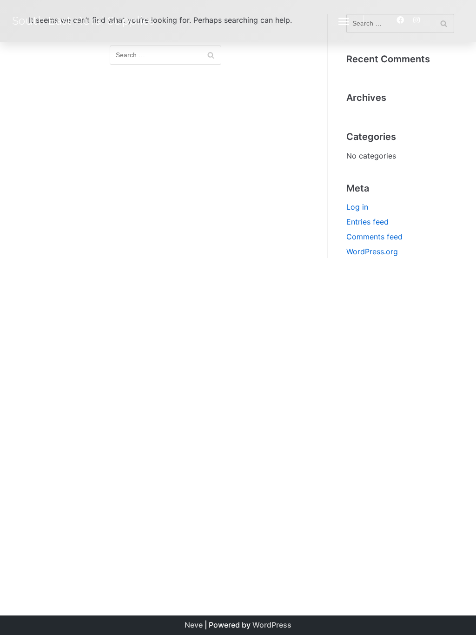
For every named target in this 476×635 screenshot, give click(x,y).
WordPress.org (372, 251)
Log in (357, 207)
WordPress (271, 624)
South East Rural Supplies (83, 20)
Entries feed (367, 221)
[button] (344, 21)
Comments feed (374, 236)
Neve (194, 624)
